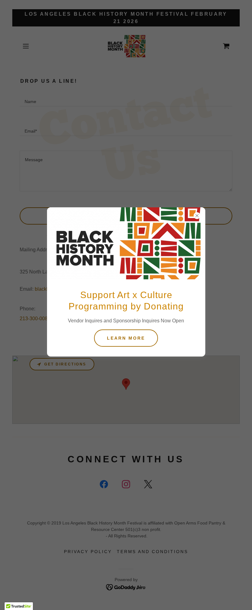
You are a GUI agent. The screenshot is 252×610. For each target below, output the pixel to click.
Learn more (126, 338)
